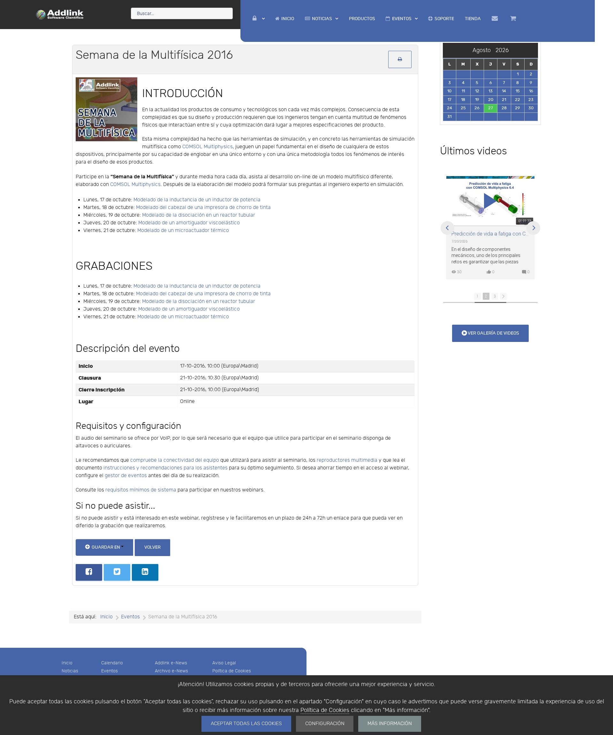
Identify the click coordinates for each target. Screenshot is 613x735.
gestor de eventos (126, 476)
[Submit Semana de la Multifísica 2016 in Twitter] (117, 572)
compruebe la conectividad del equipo (174, 460)
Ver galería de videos (493, 333)
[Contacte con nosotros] (495, 18)
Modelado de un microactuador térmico (183, 231)
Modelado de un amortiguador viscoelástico (189, 223)
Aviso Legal (224, 663)
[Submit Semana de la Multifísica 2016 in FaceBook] (89, 572)
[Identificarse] (258, 19)
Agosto (484, 50)
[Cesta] (514, 18)
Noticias (70, 671)
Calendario (112, 663)
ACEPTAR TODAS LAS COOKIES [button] (246, 724)
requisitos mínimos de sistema (140, 490)
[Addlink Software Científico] (60, 14)
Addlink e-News (171, 663)
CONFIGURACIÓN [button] (324, 724)
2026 (502, 50)
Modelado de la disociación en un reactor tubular (198, 215)
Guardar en (106, 547)
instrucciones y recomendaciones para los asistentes (165, 468)
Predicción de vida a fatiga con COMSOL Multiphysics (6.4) (490, 233)
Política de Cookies (324, 710)
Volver (152, 547)
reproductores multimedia (347, 460)
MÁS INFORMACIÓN (389, 724)
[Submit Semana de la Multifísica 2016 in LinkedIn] (145, 572)
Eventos (109, 671)
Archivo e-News (171, 671)
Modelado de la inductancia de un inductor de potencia (197, 200)
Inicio (67, 663)
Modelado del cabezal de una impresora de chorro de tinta (203, 208)
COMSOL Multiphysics (207, 147)
